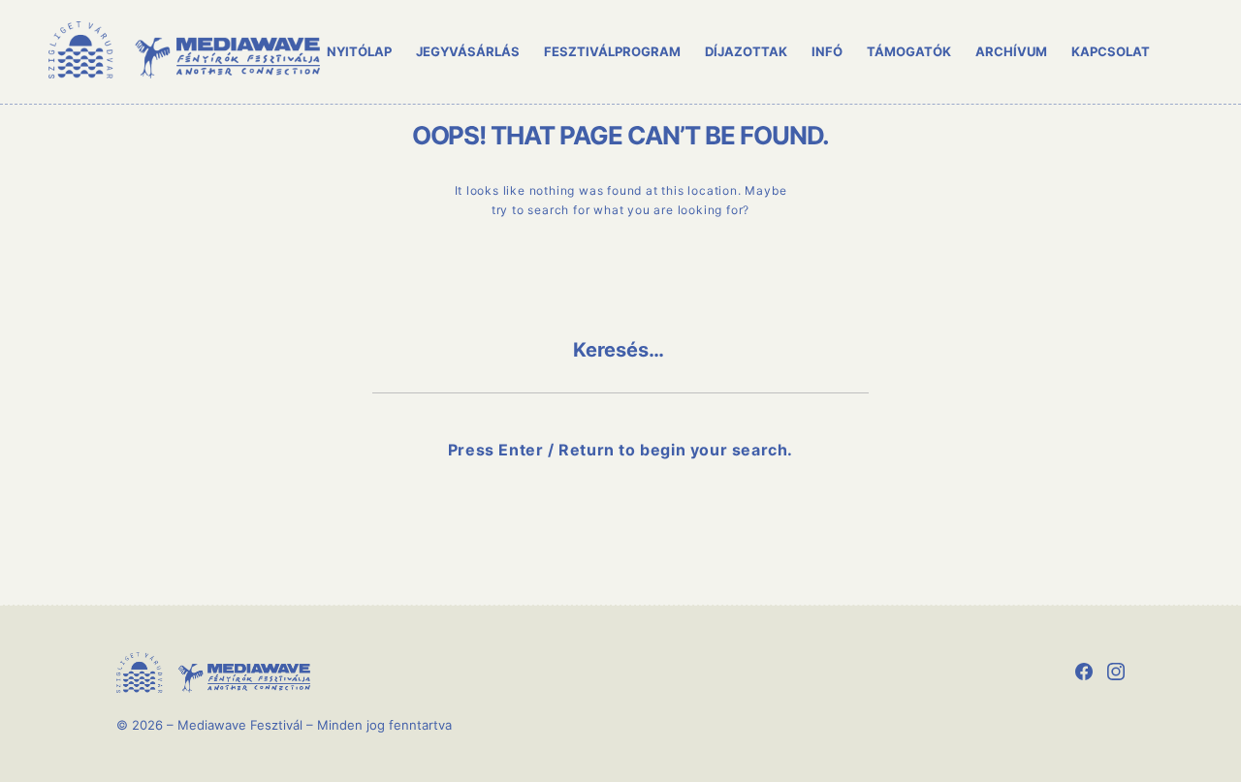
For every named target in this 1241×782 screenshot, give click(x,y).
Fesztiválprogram (612, 51)
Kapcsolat (1110, 51)
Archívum (1011, 51)
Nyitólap (359, 51)
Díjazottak (746, 51)
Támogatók (909, 51)
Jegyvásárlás (468, 51)
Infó (827, 51)
